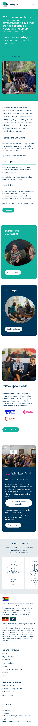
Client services (13, 272)
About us (8, 210)
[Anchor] (4, 49)
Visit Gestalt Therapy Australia (19, 502)
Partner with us (10, 429)
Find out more (13, 525)
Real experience (13, 329)
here (20, 179)
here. (25, 156)
